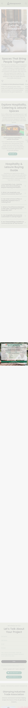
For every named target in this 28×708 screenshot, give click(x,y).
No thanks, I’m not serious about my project (14, 363)
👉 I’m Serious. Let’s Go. (14, 361)
